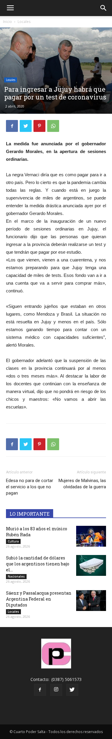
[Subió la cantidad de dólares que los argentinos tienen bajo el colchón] (91, 565)
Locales (24, 21)
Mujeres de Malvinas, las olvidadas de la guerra (82, 483)
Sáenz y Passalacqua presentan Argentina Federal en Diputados (38, 599)
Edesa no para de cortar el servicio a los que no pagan (29, 487)
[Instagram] (56, 690)
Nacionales (16, 576)
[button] (103, 8)
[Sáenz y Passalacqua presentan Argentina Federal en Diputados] (91, 600)
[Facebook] (40, 690)
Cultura (13, 541)
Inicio (7, 21)
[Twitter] (72, 690)
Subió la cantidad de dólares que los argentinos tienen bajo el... (37, 564)
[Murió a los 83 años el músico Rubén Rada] (91, 536)
